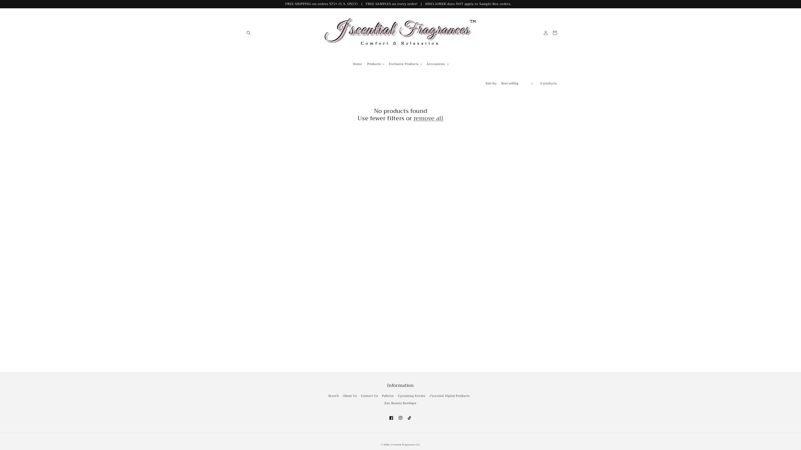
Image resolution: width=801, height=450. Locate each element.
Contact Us (369, 396)
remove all (428, 118)
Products (374, 64)
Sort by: (491, 83)
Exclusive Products (403, 64)
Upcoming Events (411, 396)
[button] (248, 33)
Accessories (436, 64)
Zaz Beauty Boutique (400, 403)
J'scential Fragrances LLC (405, 445)
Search (333, 396)
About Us (350, 396)
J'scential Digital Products (449, 396)
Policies (388, 396)
